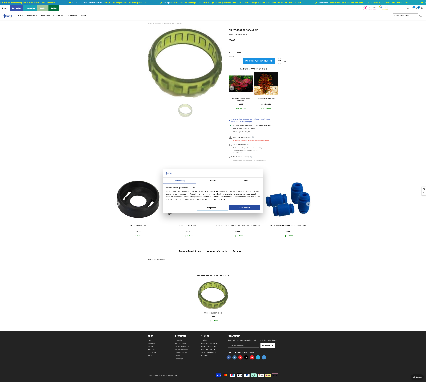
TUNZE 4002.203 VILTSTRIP (188, 226)
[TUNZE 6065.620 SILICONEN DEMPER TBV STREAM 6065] (288, 199)
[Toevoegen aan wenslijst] (279, 61)
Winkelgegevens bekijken (241, 132)
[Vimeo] (264, 357)
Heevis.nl (151, 375)
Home (5, 8)
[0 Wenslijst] (413, 8)
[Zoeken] (420, 16)
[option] (185, 63)
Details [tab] (213, 180)
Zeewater (16, 8)
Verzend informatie (217, 251)
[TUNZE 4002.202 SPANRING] (213, 295)
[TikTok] (246, 357)
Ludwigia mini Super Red (266, 98)
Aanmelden (267, 345)
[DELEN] (284, 61)
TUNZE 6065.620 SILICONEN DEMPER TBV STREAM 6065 (288, 226)
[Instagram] (234, 357)
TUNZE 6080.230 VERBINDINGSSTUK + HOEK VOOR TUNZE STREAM (238, 226)
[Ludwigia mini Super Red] (266, 83)
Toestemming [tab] (179, 180)
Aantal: (231, 56)
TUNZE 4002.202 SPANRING (213, 313)
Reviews (237, 251)
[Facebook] (229, 357)
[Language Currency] (421, 8)
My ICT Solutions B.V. (170, 375)
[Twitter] (258, 357)
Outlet (54, 8)
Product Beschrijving (190, 251)
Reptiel (43, 8)
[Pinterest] (240, 357)
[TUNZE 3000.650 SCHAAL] (138, 199)
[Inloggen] (408, 8)
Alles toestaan (244, 208)
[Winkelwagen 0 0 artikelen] (417, 8)
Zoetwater (30, 8)
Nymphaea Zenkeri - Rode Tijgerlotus (241, 99)
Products (158, 23)
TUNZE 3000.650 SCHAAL (138, 226)
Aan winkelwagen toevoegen (259, 61)
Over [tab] (246, 180)
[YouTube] (252, 357)
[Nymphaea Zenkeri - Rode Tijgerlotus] (241, 83)
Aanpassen (211, 208)
